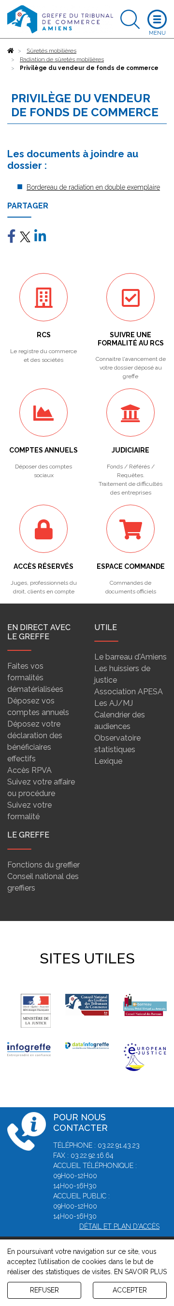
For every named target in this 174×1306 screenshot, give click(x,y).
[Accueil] (10, 50)
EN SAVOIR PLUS (140, 1272)
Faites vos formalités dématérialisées (35, 677)
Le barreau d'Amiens (130, 656)
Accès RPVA (29, 770)
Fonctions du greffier (43, 864)
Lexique (108, 761)
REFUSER (44, 1290)
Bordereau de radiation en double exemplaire (93, 187)
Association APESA (128, 691)
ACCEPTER (130, 1290)
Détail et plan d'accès (119, 1226)
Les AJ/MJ (113, 703)
